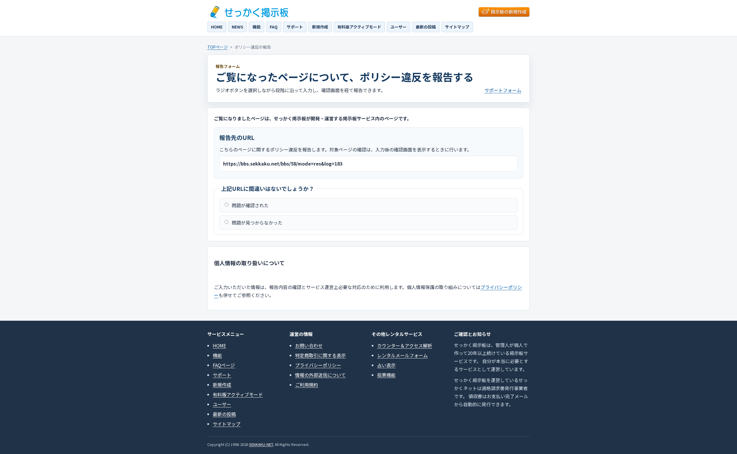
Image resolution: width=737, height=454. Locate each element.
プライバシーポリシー (318, 365)
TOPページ (217, 47)
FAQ (274, 27)
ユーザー (398, 27)
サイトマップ (457, 27)
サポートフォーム (503, 90)
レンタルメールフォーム (402, 355)
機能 (256, 27)
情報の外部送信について (320, 374)
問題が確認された (250, 205)
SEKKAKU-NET (261, 444)
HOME (217, 27)
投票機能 (386, 374)
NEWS (237, 27)
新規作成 (320, 27)
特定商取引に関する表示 (320, 355)
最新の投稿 (426, 27)
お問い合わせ (309, 345)
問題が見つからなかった (257, 222)
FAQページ (224, 365)
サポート (295, 27)
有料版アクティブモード (359, 27)
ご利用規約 (306, 384)
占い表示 (386, 365)
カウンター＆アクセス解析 (404, 345)
